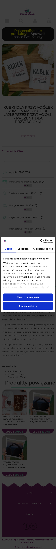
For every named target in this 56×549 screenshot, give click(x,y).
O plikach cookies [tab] (43, 248)
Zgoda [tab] (8, 248)
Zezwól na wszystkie (28, 297)
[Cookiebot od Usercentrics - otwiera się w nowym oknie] (40, 241)
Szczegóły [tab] (23, 248)
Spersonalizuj (26, 306)
